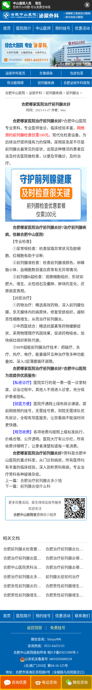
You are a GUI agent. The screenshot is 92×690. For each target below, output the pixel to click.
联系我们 (82, 616)
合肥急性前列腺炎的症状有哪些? (30, 586)
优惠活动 (82, 28)
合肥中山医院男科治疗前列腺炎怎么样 (35, 567)
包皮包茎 (76, 73)
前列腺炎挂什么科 (35, 486)
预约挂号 (62, 28)
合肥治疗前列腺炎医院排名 (26, 558)
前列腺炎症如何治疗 (62, 577)
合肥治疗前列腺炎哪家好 (66, 558)
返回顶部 (34, 628)
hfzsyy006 (54, 639)
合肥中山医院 (15, 93)
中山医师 (43, 28)
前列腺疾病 (46, 83)
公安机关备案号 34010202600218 (48, 659)
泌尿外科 (35, 93)
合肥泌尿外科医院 (76, 83)
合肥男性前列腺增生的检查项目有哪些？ (37, 595)
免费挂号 (57, 628)
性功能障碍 (15, 83)
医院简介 (23, 28)
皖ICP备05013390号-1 (63, 652)
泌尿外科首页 (15, 73)
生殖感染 (46, 73)
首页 (7, 28)
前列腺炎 (72, 93)
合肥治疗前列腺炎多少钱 (41, 481)
